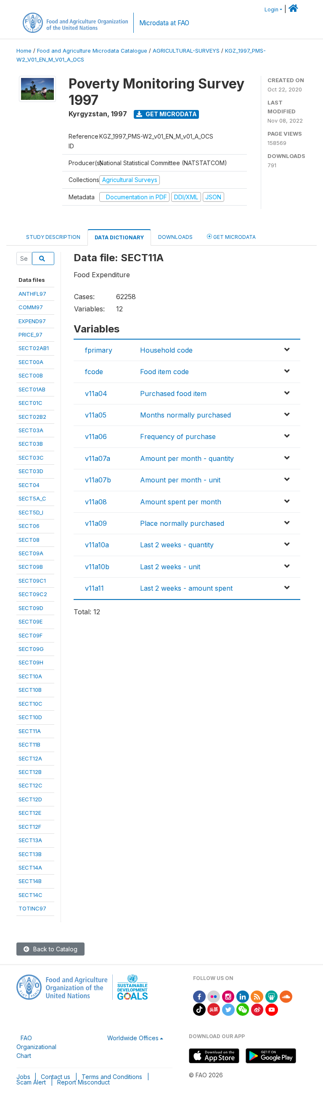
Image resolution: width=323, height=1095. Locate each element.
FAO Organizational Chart (36, 1046)
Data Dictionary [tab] (119, 237)
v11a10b (97, 566)
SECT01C (30, 402)
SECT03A (31, 430)
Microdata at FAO (164, 23)
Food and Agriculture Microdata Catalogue (92, 51)
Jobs (23, 1076)
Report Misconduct (83, 1082)
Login (271, 9)
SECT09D (31, 608)
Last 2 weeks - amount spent (186, 588)
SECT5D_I (31, 512)
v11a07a (97, 458)
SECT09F (30, 635)
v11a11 (94, 588)
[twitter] (228, 1008)
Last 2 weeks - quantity (177, 545)
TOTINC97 (32, 908)
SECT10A (30, 676)
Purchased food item (173, 393)
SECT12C (30, 785)
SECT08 (29, 539)
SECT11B (29, 744)
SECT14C (30, 895)
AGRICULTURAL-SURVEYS (186, 51)
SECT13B (30, 854)
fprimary (98, 350)
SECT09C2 (33, 594)
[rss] (257, 995)
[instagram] (228, 995)
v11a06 (96, 436)
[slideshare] (271, 995)
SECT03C (31, 457)
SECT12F (30, 826)
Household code (166, 350)
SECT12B (30, 771)
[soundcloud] (286, 995)
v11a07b (98, 480)
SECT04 (29, 485)
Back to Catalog (54, 949)
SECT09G (31, 648)
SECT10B (30, 689)
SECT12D (30, 799)
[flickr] (213, 995)
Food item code (164, 371)
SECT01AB (32, 389)
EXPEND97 (32, 321)
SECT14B (30, 881)
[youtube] (271, 1008)
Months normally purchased (185, 415)
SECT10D (30, 717)
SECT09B (31, 566)
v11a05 (95, 415)
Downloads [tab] (175, 237)
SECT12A (30, 758)
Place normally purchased (182, 523)
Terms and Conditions (112, 1076)
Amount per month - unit (180, 480)
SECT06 (29, 525)
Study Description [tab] (53, 237)
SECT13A (30, 840)
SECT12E (30, 812)
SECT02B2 (32, 416)
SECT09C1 (32, 580)
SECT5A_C (32, 498)
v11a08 (96, 502)
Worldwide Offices (133, 1037)
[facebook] (199, 995)
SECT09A (31, 553)
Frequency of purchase (178, 436)
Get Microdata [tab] (234, 237)
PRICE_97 (30, 334)
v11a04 (96, 393)
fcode (94, 371)
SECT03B (31, 443)
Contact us (55, 1076)
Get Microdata (170, 114)
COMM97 (31, 307)
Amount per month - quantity (187, 458)
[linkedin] (242, 995)
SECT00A (31, 362)
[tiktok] (199, 1008)
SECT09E (30, 621)
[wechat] (242, 1008)
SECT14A (30, 867)
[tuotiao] (213, 1008)
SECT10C (30, 703)
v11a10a (97, 545)
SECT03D (31, 471)
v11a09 (96, 523)
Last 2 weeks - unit (170, 566)
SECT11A (30, 731)
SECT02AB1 (34, 348)
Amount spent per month (180, 502)
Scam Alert (31, 1082)
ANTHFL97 (32, 293)
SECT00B (31, 375)
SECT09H (31, 662)
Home (24, 51)
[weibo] (257, 1008)
